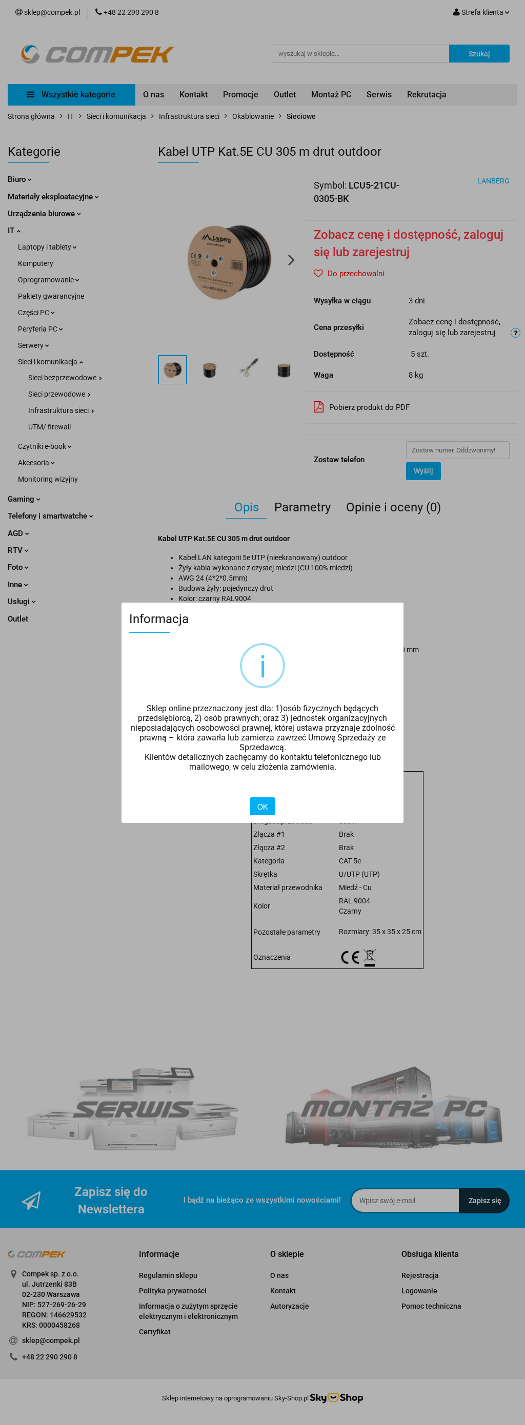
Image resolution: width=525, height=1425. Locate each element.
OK (262, 806)
